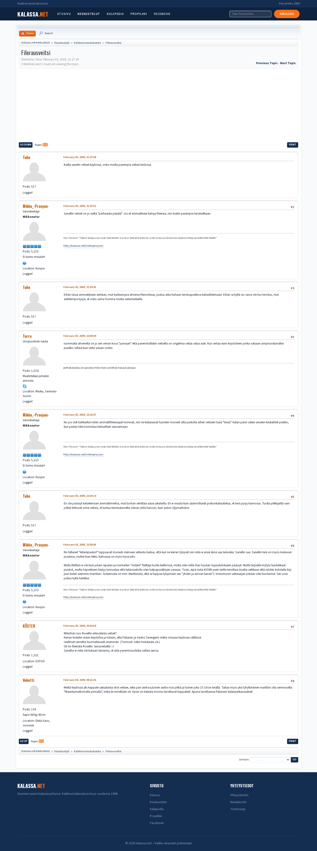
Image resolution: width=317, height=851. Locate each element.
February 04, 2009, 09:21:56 (79, 680)
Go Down (25, 144)
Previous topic (267, 63)
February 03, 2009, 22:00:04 (79, 336)
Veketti (28, 680)
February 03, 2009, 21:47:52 (79, 206)
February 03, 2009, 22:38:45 (79, 544)
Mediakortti (238, 802)
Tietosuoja (237, 809)
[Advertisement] (158, 104)
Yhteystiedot (239, 795)
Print (292, 144)
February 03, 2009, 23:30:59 (79, 626)
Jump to (244, 760)
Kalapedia (115, 14)
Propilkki (138, 14)
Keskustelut (89, 14)
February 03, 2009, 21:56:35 (79, 287)
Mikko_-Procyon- (36, 206)
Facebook (162, 14)
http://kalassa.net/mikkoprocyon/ (83, 246)
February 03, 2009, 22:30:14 (79, 496)
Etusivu (64, 14)
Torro (27, 336)
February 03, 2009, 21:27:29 (79, 157)
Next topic (288, 63)
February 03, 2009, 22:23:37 (79, 415)
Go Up (23, 741)
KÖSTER (29, 626)
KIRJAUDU (287, 14)
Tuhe (26, 157)
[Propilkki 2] (24, 263)
